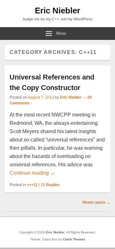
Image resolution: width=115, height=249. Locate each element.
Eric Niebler (57, 10)
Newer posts (96, 202)
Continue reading (32, 173)
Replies (50, 185)
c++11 (32, 185)
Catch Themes (74, 239)
